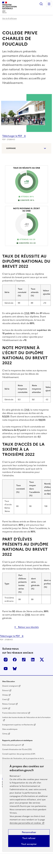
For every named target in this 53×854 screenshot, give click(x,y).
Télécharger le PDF (12, 136)
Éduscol (5, 690)
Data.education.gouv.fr (11, 745)
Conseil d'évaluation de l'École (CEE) (17, 749)
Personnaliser (29, 832)
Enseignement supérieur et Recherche (17, 724)
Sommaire (11, 148)
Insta (5, 659)
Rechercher (41, 4)
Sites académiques (9, 729)
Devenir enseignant (10, 686)
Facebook (14, 659)
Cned (4, 699)
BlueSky (14, 668)
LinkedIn (32, 659)
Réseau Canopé (8, 704)
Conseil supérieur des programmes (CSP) (18, 754)
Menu (49, 4)
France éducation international (14, 713)
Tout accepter (29, 844)
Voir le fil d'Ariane (9, 18)
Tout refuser (28, 838)
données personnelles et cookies (26, 823)
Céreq (4, 733)
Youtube (5, 668)
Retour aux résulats (28, 627)
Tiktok (23, 659)
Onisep (5, 695)
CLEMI (4, 708)
